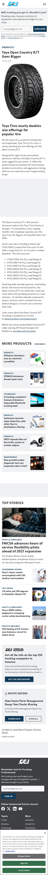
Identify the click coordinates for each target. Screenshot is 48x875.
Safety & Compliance (12, 540)
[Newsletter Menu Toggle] (44, 4)
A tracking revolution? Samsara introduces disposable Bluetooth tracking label (15, 401)
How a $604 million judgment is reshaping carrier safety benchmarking (16, 613)
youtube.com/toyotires (24, 331)
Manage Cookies (24, 856)
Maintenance (10, 457)
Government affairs (12, 569)
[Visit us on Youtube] (20, 808)
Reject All (24, 863)
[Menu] (3, 4)
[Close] (45, 833)
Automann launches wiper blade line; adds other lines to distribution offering (15, 422)
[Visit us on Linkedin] (15, 808)
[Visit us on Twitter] (9, 808)
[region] (24, 852)
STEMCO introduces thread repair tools (14, 378)
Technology (10, 394)
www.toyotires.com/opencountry (21, 318)
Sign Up (9, 796)
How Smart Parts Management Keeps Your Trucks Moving (24, 702)
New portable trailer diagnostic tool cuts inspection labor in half (15, 463)
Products (8, 47)
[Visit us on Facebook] (3, 808)
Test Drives (7, 588)
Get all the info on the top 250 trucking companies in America (23, 658)
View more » (40, 344)
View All (33, 719)
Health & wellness (11, 626)
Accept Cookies (24, 870)
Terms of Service (13, 38)
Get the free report (19, 679)
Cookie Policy (10, 851)
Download (14, 719)
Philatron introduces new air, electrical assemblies (14, 358)
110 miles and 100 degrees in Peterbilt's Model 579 (15, 593)
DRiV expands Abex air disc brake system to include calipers (15, 442)
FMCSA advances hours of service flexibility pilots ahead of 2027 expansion (22, 547)
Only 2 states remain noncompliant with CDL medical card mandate (13, 575)
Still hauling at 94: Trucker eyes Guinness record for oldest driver (15, 632)
